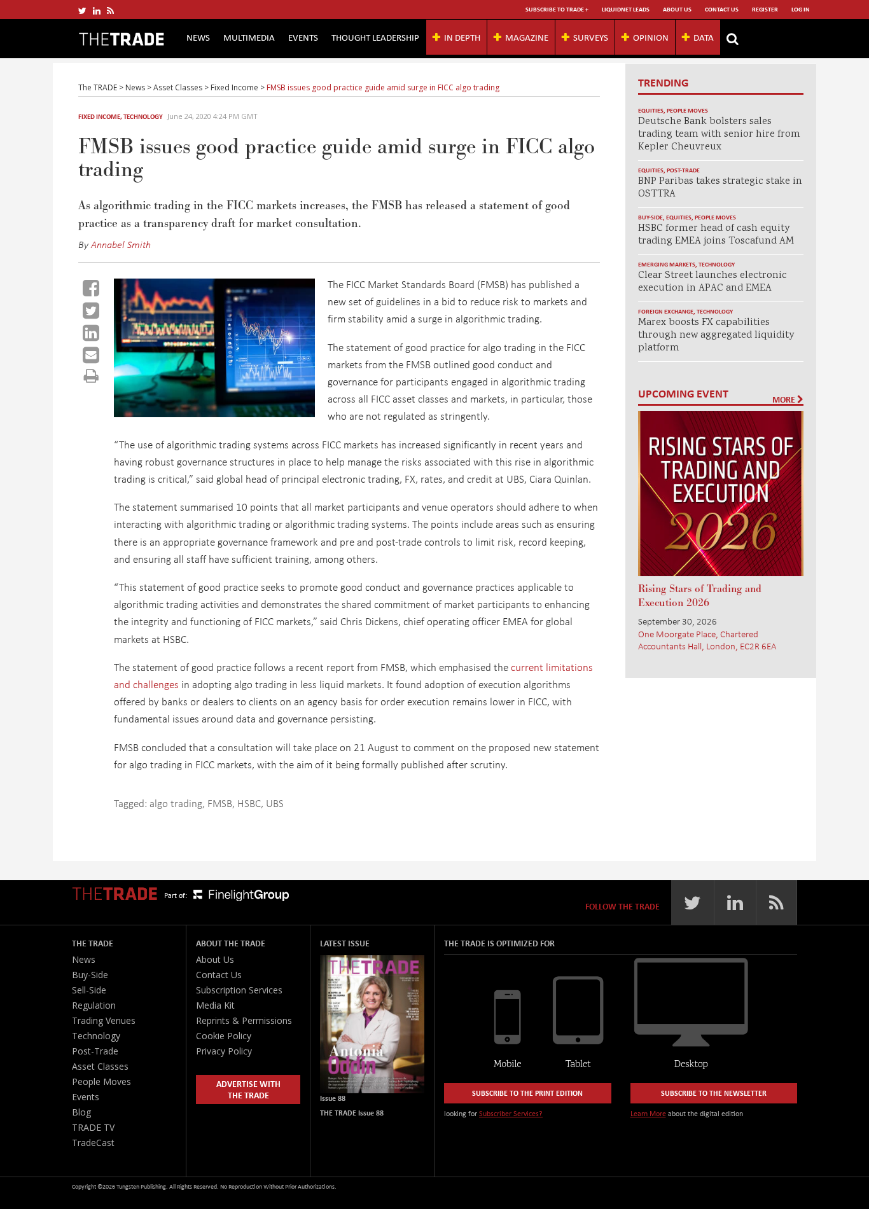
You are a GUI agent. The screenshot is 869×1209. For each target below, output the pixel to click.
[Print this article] (91, 375)
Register (765, 9)
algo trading (175, 803)
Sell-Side (89, 990)
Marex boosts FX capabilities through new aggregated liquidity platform (716, 335)
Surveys (590, 37)
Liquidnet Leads (626, 9)
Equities (651, 110)
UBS (275, 803)
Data (703, 37)
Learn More (648, 1113)
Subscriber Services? (511, 1113)
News (198, 37)
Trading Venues (104, 1020)
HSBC (249, 803)
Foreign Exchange (665, 311)
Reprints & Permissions (244, 1020)
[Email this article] (91, 355)
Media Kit (215, 1005)
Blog (81, 1112)
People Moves (687, 110)
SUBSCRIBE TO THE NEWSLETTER (714, 1093)
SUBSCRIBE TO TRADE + (556, 9)
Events (303, 37)
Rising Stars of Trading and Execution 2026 (699, 596)
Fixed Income (99, 116)
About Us (677, 9)
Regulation (94, 1005)
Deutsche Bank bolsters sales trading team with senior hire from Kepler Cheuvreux (719, 134)
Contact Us (722, 9)
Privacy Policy (224, 1051)
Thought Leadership (375, 37)
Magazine (526, 37)
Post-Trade (683, 170)
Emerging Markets (666, 264)
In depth (462, 37)
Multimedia (249, 37)
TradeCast (93, 1142)
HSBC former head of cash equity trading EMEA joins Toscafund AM (716, 235)
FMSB (219, 803)
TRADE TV (93, 1127)
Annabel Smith (121, 244)
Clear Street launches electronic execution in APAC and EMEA (712, 282)
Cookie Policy (223, 1036)
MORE (784, 399)
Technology (143, 116)
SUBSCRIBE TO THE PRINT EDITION (527, 1093)
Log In (800, 9)
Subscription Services (239, 990)
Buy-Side (650, 217)
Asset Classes (100, 1066)
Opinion (651, 37)
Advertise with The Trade (248, 1089)
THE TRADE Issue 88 (352, 1112)
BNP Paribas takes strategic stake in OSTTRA (720, 188)
